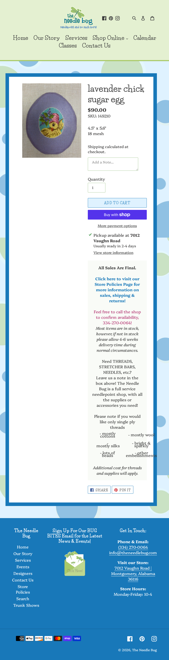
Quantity (96, 179)
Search (22, 598)
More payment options (117, 225)
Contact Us (22, 580)
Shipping (96, 146)
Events (23, 566)
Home (23, 547)
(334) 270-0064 (133, 547)
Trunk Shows (26, 605)
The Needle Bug (144, 649)
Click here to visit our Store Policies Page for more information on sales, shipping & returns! (117, 289)
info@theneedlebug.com (133, 552)
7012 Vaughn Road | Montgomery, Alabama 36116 (133, 573)
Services (23, 560)
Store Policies (23, 589)
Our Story (22, 553)
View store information (113, 252)
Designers (22, 573)
